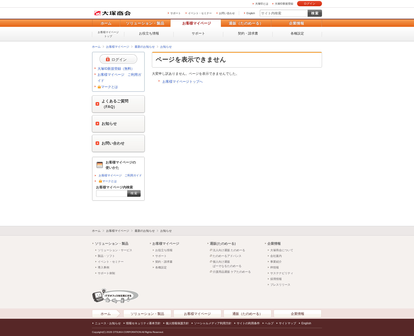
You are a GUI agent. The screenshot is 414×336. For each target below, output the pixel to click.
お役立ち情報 (149, 33)
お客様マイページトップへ (182, 81)
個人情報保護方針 (177, 323)
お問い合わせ (227, 13)
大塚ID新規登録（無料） (116, 68)
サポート (175, 13)
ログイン (309, 3)
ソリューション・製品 (145, 23)
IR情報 (274, 267)
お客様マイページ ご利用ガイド (119, 77)
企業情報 (296, 23)
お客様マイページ (196, 23)
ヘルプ (269, 323)
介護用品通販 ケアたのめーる (232, 271)
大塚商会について (281, 250)
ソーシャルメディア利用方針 (212, 323)
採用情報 (276, 279)
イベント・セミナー (200, 13)
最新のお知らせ (145, 46)
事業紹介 (276, 261)
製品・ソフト (106, 256)
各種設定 (297, 33)
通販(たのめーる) (223, 243)
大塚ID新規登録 (284, 3)
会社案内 (276, 256)
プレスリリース (280, 284)
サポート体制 (106, 273)
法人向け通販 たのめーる (229, 250)
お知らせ (166, 46)
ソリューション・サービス (115, 250)
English (251, 13)
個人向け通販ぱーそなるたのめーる (227, 264)
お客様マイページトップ (108, 34)
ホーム (106, 23)
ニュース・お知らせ (108, 323)
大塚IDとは (261, 3)
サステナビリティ (281, 273)
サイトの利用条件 (248, 323)
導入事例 (103, 267)
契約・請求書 (248, 33)
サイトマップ (287, 323)
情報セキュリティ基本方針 (143, 323)
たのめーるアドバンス (227, 256)
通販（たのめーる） (246, 23)
